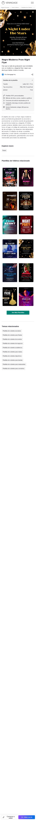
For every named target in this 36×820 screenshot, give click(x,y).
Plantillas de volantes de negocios (13, 343)
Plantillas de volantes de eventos (12, 339)
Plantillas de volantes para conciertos (13, 368)
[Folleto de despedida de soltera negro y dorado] (10, 296)
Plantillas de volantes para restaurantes (14, 364)
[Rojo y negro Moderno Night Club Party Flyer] (26, 225)
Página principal (5, 7)
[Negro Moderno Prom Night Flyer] (26, 248)
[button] (9, 817)
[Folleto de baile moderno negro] (26, 201)
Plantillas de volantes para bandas (12, 360)
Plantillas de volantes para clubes (12, 351)
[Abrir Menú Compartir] (32, 74)
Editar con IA (28, 817)
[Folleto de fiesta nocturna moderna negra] (10, 201)
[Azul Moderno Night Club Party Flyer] (10, 272)
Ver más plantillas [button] (18, 312)
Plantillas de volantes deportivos (12, 356)
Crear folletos (15, 7)
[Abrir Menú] (32, 3)
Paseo (4, 150)
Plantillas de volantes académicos (12, 347)
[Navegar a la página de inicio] (9, 2)
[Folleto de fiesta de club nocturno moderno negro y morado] (26, 296)
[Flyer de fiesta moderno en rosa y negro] (26, 177)
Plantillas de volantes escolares (12, 331)
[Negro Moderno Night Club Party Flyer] (10, 177)
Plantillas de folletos (26, 7)
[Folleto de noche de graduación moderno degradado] (10, 225)
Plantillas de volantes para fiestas (12, 335)
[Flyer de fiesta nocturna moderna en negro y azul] (10, 248)
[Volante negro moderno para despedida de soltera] (26, 272)
